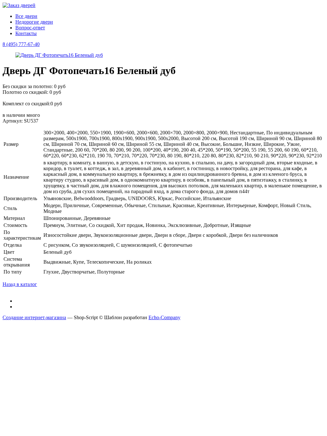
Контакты (26, 33)
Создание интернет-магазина (34, 317)
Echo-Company (164, 317)
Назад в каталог (20, 284)
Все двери (26, 16)
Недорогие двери (34, 22)
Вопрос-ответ (30, 27)
